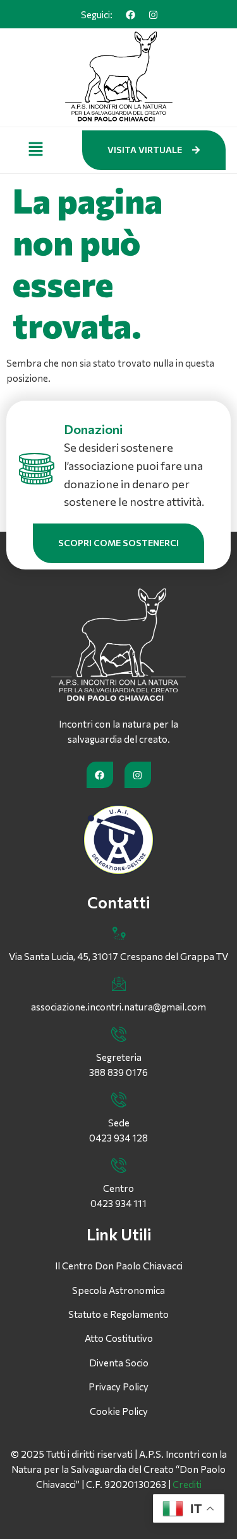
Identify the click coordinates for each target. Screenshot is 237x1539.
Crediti (187, 1484)
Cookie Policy (119, 1411)
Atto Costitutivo (119, 1338)
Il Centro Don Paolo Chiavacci (119, 1265)
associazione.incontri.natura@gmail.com (118, 1006)
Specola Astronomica (118, 1290)
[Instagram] (153, 14)
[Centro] (118, 1165)
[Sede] (118, 1099)
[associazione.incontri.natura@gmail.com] (118, 984)
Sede (119, 1122)
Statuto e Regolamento (118, 1314)
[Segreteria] (118, 1034)
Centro (118, 1188)
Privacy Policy (118, 1386)
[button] (36, 150)
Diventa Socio (119, 1362)
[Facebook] (131, 14)
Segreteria (119, 1057)
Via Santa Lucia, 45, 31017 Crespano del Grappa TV (118, 956)
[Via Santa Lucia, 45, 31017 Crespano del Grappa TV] (118, 933)
